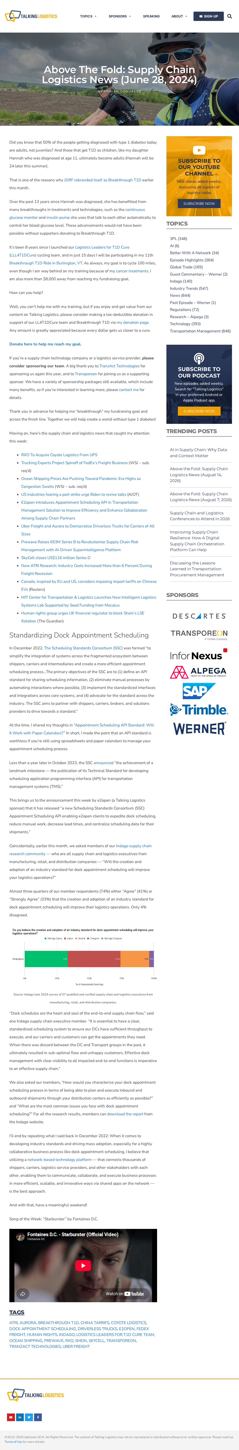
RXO (69, 1340)
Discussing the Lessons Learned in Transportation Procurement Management (197, 569)
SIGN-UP (211, 16)
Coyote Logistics (128, 1322)
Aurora (28, 1322)
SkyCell (97, 1340)
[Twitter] (29, 1417)
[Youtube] (11, 1417)
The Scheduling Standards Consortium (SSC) (83, 648)
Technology (180, 324)
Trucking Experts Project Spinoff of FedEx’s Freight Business (74, 462)
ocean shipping (25, 1340)
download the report (125, 1114)
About (177, 16)
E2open (127, 1329)
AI (172, 246)
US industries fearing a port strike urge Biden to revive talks (73, 494)
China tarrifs (95, 1322)
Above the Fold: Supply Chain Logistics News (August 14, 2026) (199, 474)
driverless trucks (97, 1329)
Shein (81, 1340)
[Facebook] (38, 1417)
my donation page (133, 322)
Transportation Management (195, 331)
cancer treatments (132, 271)
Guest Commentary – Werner (196, 274)
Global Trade (181, 267)
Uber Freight (76, 1346)
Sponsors (118, 16)
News (175, 295)
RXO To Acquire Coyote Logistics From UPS (59, 455)
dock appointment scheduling (42, 1329)
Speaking (151, 16)
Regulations (180, 309)
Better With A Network (190, 253)
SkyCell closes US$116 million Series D (56, 557)
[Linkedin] (20, 1417)
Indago (66, 1334)
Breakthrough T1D (58, 1322)
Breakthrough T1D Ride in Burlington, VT (45, 263)
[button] (229, 16)
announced (103, 762)
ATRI (13, 1322)
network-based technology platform (60, 1159)
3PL (173, 238)
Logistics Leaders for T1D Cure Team (115, 1334)
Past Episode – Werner (190, 302)
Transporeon (86, 374)
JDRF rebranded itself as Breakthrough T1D (102, 180)
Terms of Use (13, 1442)
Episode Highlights (187, 260)
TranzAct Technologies (119, 366)
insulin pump (58, 217)
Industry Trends (184, 288)
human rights (42, 1334)
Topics (86, 16)
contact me (129, 389)
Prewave (53, 1340)
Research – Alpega (186, 317)
